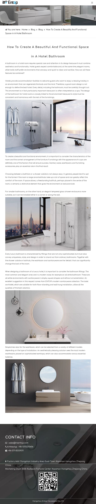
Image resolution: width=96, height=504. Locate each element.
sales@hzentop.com (18, 443)
